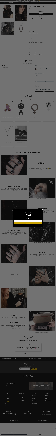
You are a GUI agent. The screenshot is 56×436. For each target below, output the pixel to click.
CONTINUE (28, 223)
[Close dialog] (42, 209)
